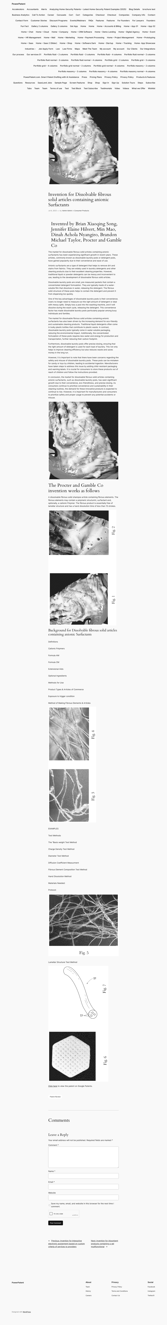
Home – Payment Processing (91, 37)
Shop (90, 83)
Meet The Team (90, 49)
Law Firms (67, 49)
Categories (88, 15)
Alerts (44, 9)
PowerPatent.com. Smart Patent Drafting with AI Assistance (51, 77)
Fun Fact (25, 26)
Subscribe (150, 83)
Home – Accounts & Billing (109, 26)
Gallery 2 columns (39, 26)
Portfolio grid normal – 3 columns (75, 66)
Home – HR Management (29, 37)
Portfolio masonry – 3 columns (72, 71)
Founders (151, 20)
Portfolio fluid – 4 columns (109, 54)
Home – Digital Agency (129, 32)
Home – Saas (27, 43)
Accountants (33, 9)
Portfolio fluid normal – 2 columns (139, 54)
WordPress (27, 1312)
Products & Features (145, 77)
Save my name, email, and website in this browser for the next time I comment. (82, 1205)
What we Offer (138, 88)
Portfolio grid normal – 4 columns (109, 66)
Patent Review (55, 1097)
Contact (151, 15)
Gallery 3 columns (59, 26)
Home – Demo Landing (105, 32)
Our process (18, 54)
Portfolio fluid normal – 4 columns (86, 60)
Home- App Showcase (144, 43)
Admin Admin (67, 211)
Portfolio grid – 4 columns (45, 66)
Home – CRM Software (81, 32)
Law (58, 49)
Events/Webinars (78, 20)
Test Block (76, 88)
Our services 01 (34, 54)
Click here (52, 1086)
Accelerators (18, 9)
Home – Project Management (120, 37)
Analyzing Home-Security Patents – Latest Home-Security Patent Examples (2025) (88, 9)
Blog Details (134, 9)
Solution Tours (128, 83)
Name (51, 1171)
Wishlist (151, 88)
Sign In (106, 83)
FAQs (90, 20)
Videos (126, 88)
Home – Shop (66, 43)
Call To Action (38, 15)
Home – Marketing (66, 37)
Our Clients (132, 49)
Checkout (100, 15)
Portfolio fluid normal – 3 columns (52, 60)
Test (67, 88)
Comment (53, 1145)
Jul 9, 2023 (52, 211)
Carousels (61, 15)
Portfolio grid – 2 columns (117, 60)
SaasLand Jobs (45, 83)
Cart (71, 15)
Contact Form (21, 20)
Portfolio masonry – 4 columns (103, 71)
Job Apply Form (46, 49)
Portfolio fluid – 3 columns (83, 54)
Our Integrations (147, 49)
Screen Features (77, 83)
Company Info (138, 15)
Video (117, 88)
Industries (29, 49)
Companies (124, 15)
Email (51, 1182)
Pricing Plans (96, 77)
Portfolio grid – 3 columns (143, 60)
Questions (17, 83)
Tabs (29, 88)
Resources (30, 83)
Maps (77, 49)
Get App (74, 26)
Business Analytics (20, 15)
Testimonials (106, 88)
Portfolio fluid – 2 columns (56, 54)
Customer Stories (39, 20)
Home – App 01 (131, 26)
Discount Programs (58, 20)
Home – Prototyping (146, 37)
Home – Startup (105, 43)
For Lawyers (138, 20)
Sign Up (115, 83)
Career (51, 15)
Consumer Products (81, 211)
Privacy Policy (111, 77)
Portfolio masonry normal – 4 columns (137, 71)
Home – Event (148, 32)
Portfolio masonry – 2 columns (141, 66)
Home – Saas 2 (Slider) (46, 43)
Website (52, 1193)
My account (105, 49)
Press (84, 77)
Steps (140, 83)
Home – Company (60, 32)
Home (83, 26)
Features (100, 20)
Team (36, 88)
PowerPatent (18, 3)
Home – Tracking (124, 43)
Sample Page (61, 83)
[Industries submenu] (35, 48)
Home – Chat (27, 32)
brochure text (149, 9)
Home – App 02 (148, 26)
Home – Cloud (42, 32)
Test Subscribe (91, 88)
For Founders (123, 20)
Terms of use (56, 88)
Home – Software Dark (85, 43)
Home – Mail (49, 37)
